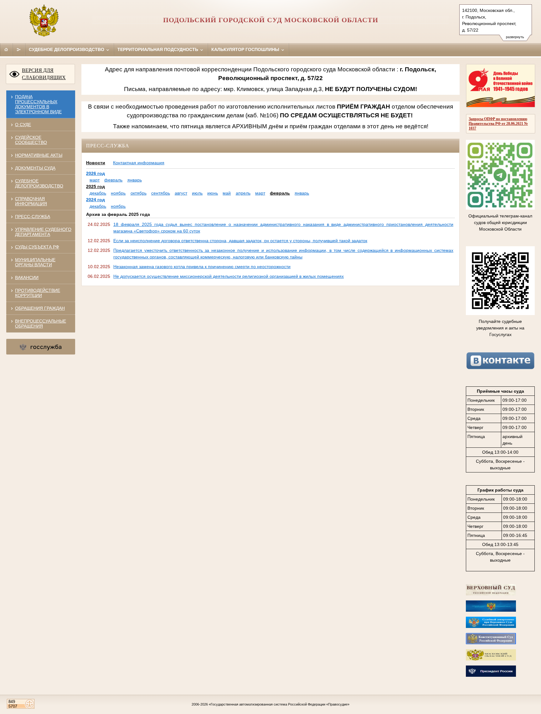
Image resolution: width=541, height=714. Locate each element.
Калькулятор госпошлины (246, 49)
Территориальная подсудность (158, 49)
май (227, 193)
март (95, 179)
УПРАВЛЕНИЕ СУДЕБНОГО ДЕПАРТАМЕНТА (43, 232)
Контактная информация (138, 162)
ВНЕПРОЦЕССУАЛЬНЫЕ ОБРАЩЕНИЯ (40, 324)
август (181, 193)
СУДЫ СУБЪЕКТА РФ (37, 246)
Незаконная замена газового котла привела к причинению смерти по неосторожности (202, 266)
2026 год (95, 173)
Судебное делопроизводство (67, 49)
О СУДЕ (23, 124)
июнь (212, 193)
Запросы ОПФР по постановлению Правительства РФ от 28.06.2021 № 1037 (498, 123)
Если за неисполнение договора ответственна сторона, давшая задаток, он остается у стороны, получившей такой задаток (240, 240)
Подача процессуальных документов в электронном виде (38, 104)
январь (134, 179)
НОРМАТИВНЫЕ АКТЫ (38, 155)
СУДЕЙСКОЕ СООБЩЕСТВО (31, 140)
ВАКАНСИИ (27, 277)
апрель (243, 193)
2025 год (95, 186)
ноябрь (118, 193)
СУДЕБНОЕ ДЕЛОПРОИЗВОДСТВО (39, 183)
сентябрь (160, 193)
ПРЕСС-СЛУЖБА (32, 216)
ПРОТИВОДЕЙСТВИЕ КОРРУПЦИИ (37, 293)
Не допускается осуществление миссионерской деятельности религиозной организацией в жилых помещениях (228, 276)
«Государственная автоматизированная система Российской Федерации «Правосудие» (279, 704)
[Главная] (6, 49)
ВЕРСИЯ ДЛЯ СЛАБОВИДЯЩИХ (44, 74)
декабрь (98, 193)
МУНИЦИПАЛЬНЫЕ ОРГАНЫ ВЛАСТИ (35, 262)
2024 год (95, 199)
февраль (113, 179)
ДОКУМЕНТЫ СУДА (35, 168)
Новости (95, 162)
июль (197, 193)
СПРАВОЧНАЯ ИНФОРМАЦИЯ (31, 201)
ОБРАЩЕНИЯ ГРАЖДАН (40, 308)
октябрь (139, 193)
